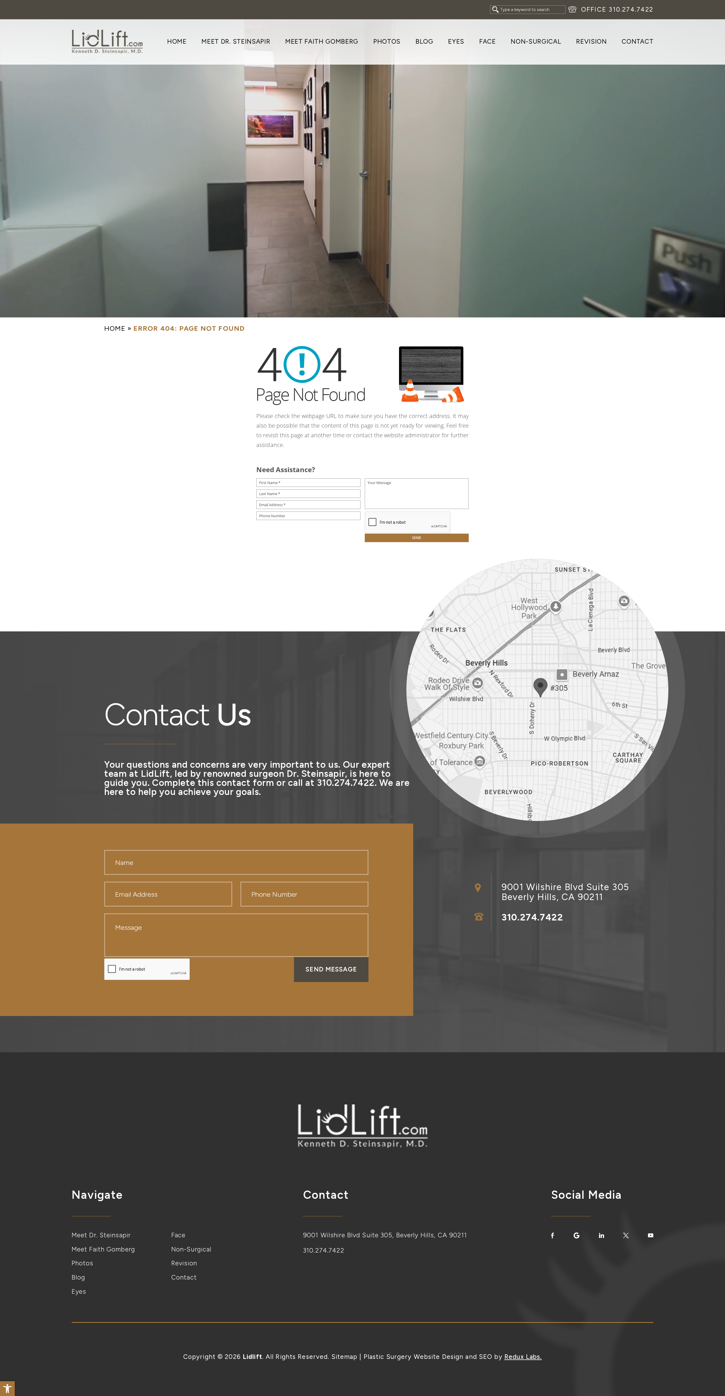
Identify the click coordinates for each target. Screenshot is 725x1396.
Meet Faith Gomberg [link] (321, 41)
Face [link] (487, 41)
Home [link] (177, 41)
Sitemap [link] (344, 1357)
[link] (7, 1388)
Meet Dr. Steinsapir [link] (235, 41)
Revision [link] (591, 41)
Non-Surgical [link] (536, 41)
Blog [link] (424, 41)
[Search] (495, 9)
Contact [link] (637, 41)
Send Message (331, 969)
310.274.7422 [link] (631, 9)
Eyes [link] (456, 41)
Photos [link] (386, 41)
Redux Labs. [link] (523, 1357)
